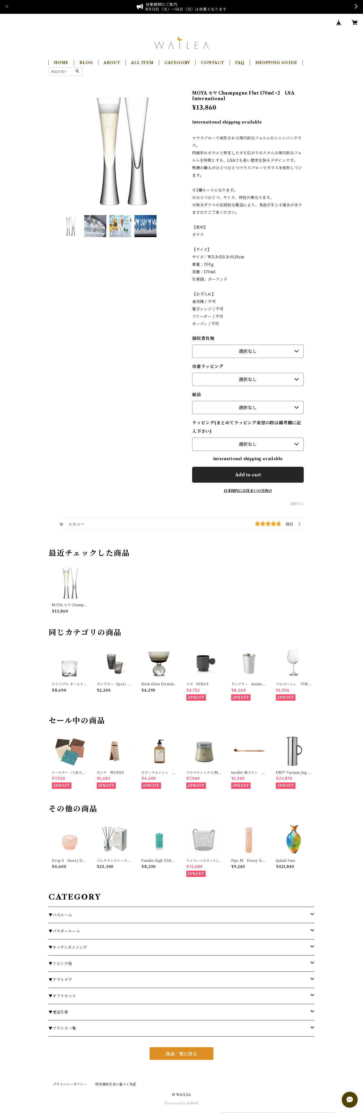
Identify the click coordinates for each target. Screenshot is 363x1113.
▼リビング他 (60, 963)
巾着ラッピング (207, 366)
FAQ (239, 62)
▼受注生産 (58, 1012)
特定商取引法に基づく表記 (115, 1084)
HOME (61, 62)
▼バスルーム (60, 915)
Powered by (176, 1103)
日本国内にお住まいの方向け (248, 490)
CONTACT (212, 62)
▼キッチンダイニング (68, 947)
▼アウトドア (60, 979)
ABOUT (112, 62)
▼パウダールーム (64, 931)
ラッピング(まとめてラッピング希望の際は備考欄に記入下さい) (246, 427)
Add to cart (248, 474)
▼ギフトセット (62, 996)
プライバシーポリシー (70, 1084)
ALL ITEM (142, 62)
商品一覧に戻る (181, 1053)
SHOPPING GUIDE (276, 62)
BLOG (86, 62)
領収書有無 (203, 338)
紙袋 (196, 394)
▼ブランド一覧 (62, 1028)
